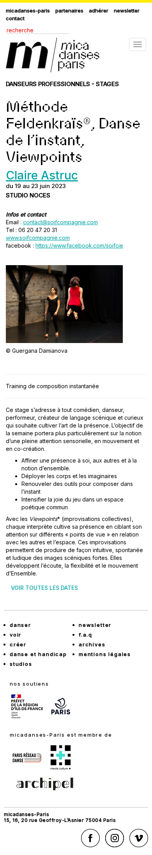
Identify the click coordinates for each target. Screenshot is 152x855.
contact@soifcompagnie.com (60, 222)
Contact (15, 18)
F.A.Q (85, 635)
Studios (21, 664)
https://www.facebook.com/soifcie (79, 245)
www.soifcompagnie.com (38, 237)
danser (20, 625)
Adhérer (98, 10)
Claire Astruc (42, 175)
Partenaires (69, 10)
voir (15, 635)
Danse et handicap (38, 654)
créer (18, 644)
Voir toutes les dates (44, 587)
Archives (92, 644)
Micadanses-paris (28, 10)
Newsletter (127, 10)
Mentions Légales (105, 654)
